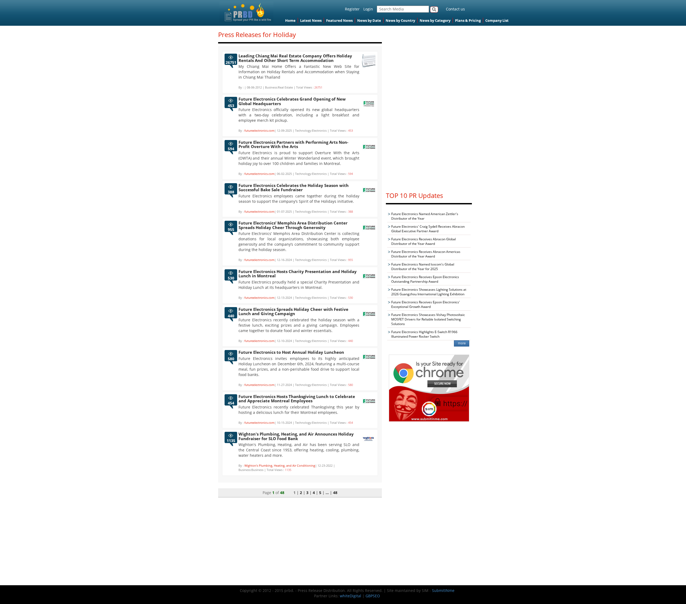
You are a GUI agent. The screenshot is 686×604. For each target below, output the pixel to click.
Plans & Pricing (468, 20)
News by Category (435, 20)
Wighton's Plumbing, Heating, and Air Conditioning (279, 465)
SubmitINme (443, 590)
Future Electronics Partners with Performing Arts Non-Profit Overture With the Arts (293, 144)
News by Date (369, 20)
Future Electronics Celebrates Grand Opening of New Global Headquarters (292, 101)
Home (290, 20)
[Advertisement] (429, 106)
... (327, 492)
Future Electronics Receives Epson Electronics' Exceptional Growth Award (425, 304)
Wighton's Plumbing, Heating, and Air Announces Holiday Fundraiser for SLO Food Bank (296, 436)
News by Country (400, 20)
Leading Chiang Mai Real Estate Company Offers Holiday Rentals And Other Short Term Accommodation (295, 58)
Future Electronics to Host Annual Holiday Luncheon (291, 352)
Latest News (311, 20)
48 (335, 492)
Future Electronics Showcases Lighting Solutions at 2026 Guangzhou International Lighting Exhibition (428, 291)
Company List (497, 20)
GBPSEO (373, 595)
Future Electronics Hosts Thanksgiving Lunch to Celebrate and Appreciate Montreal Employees (296, 399)
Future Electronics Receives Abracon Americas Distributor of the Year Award (425, 254)
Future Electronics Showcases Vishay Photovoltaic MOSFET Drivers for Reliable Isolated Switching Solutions (428, 319)
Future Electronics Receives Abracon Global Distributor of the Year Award (423, 241)
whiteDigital (350, 595)
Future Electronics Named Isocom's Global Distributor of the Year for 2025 (422, 266)
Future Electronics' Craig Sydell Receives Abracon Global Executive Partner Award (428, 228)
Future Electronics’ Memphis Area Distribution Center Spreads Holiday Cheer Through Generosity (293, 225)
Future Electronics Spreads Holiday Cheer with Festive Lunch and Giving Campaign (293, 311)
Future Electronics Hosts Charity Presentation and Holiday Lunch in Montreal (297, 274)
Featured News (339, 20)
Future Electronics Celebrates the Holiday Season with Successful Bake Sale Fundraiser (293, 188)
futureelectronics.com (259, 130)
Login (368, 9)
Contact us (455, 9)
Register (352, 9)
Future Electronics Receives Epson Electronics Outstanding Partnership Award (425, 279)
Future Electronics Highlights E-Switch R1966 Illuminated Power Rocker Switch (424, 334)
